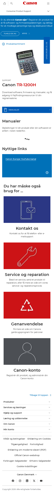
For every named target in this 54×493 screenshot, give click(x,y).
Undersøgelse (47, 50)
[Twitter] (34, 481)
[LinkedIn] (27, 481)
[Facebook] (13, 481)
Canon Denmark (26, 474)
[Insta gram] (20, 481)
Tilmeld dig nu (10, 34)
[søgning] (11, 3)
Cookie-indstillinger (27, 466)
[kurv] (4, 3)
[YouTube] (41, 481)
